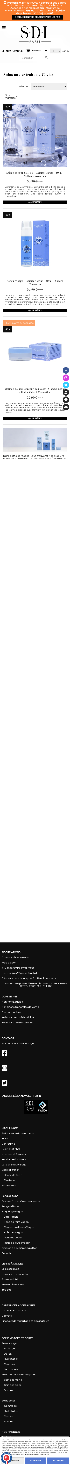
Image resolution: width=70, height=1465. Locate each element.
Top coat (7, 1289)
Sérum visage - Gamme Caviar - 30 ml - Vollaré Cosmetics (35, 282)
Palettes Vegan (13, 1232)
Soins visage (9, 1343)
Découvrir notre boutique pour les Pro (37, 17)
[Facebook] (66, 370)
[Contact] (66, 407)
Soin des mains (13, 1380)
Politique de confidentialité (18, 1017)
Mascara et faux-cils (14, 1154)
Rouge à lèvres (10, 1206)
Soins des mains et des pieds (19, 1374)
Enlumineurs (9, 1185)
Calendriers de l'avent (15, 1310)
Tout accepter (58, 1460)
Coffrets (7, 1315)
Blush (5, 1138)
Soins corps (8, 1400)
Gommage (10, 1406)
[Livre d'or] (66, 399)
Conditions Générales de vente (20, 1007)
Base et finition (11, 1170)
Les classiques (10, 1269)
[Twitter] (66, 385)
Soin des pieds (12, 1385)
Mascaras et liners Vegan (19, 1227)
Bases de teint (13, 1175)
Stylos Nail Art (10, 1279)
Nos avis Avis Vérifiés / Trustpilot (21, 973)
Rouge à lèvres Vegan (17, 1243)
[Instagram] (66, 377)
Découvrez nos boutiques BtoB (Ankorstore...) (29, 978)
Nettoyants (11, 1369)
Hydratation (11, 1359)
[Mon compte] (66, 392)
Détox (8, 1353)
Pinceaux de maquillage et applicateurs (25, 1321)
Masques (9, 1364)
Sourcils (6, 1253)
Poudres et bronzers (14, 1159)
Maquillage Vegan (12, 1211)
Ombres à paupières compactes (21, 1201)
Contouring (8, 1143)
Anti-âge (9, 1348)
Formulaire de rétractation (17, 1022)
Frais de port (9, 962)
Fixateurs (9, 1180)
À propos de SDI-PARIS (15, 957)
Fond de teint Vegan (16, 1222)
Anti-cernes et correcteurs (18, 1133)
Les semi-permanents (15, 1274)
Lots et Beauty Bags (14, 1164)
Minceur (8, 1416)
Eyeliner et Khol (11, 1149)
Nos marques (10, 96)
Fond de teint (10, 1196)
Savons (8, 1390)
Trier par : (24, 86)
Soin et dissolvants (13, 1284)
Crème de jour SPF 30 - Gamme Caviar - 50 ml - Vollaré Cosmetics (35, 174)
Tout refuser (35, 1460)
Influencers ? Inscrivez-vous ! (18, 968)
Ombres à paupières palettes (19, 1248)
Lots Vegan (11, 1216)
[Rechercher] (46, 58)
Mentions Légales (12, 1001)
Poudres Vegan (13, 1237)
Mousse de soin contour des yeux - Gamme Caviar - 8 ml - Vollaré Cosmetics (35, 390)
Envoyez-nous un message (18, 1043)
